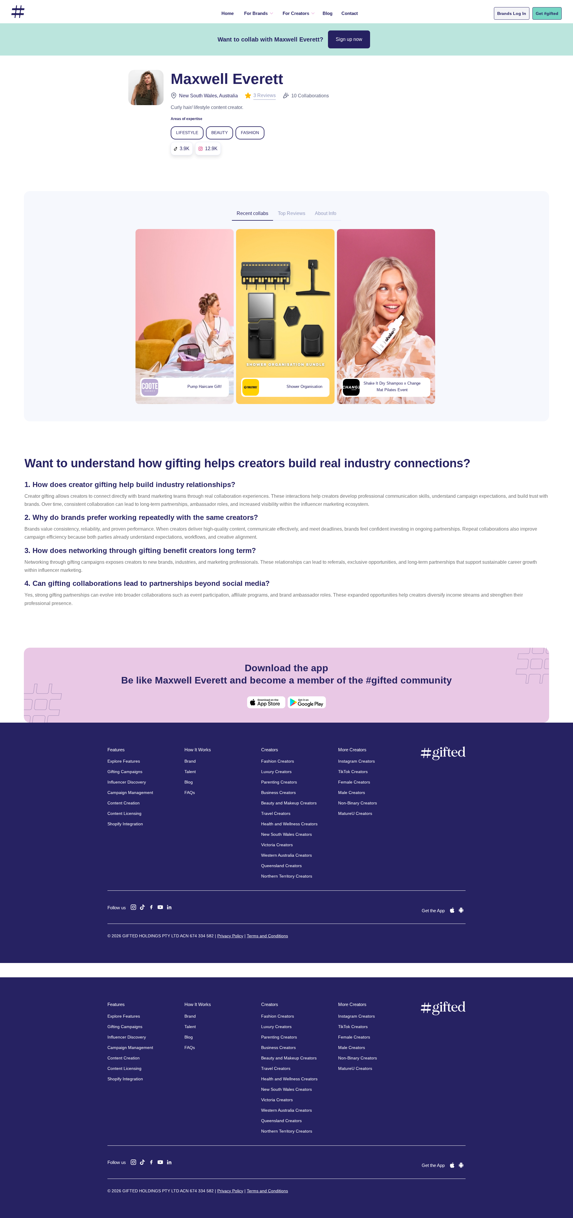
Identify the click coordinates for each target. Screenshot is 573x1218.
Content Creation (123, 803)
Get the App (433, 910)
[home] (17, 11)
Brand (190, 761)
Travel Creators (275, 813)
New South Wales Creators (286, 834)
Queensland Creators (281, 865)
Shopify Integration (125, 823)
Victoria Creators (277, 844)
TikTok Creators (353, 771)
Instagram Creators (356, 761)
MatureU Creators (355, 813)
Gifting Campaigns (124, 771)
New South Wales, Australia (208, 95)
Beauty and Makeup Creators (289, 803)
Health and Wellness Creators (289, 823)
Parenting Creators (279, 782)
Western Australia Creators (286, 855)
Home (227, 13)
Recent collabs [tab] (252, 213)
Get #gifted (547, 13)
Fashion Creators (277, 761)
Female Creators (354, 782)
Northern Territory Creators (286, 876)
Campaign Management (130, 792)
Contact (349, 13)
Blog (327, 13)
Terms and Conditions (267, 935)
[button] (257, 13)
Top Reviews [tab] (291, 213)
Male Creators (351, 792)
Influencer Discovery (126, 782)
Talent (190, 771)
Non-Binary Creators (357, 803)
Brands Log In (511, 13)
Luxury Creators (276, 771)
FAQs (189, 792)
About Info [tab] (325, 213)
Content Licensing (124, 813)
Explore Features (123, 761)
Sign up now (349, 39)
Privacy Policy (230, 935)
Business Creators (278, 792)
